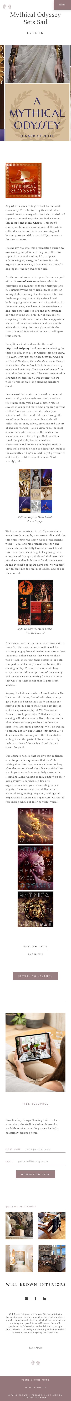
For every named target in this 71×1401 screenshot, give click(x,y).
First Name (13, 1149)
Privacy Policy (36, 1388)
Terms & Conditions (36, 1380)
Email (9, 1161)
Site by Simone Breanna (43, 1396)
